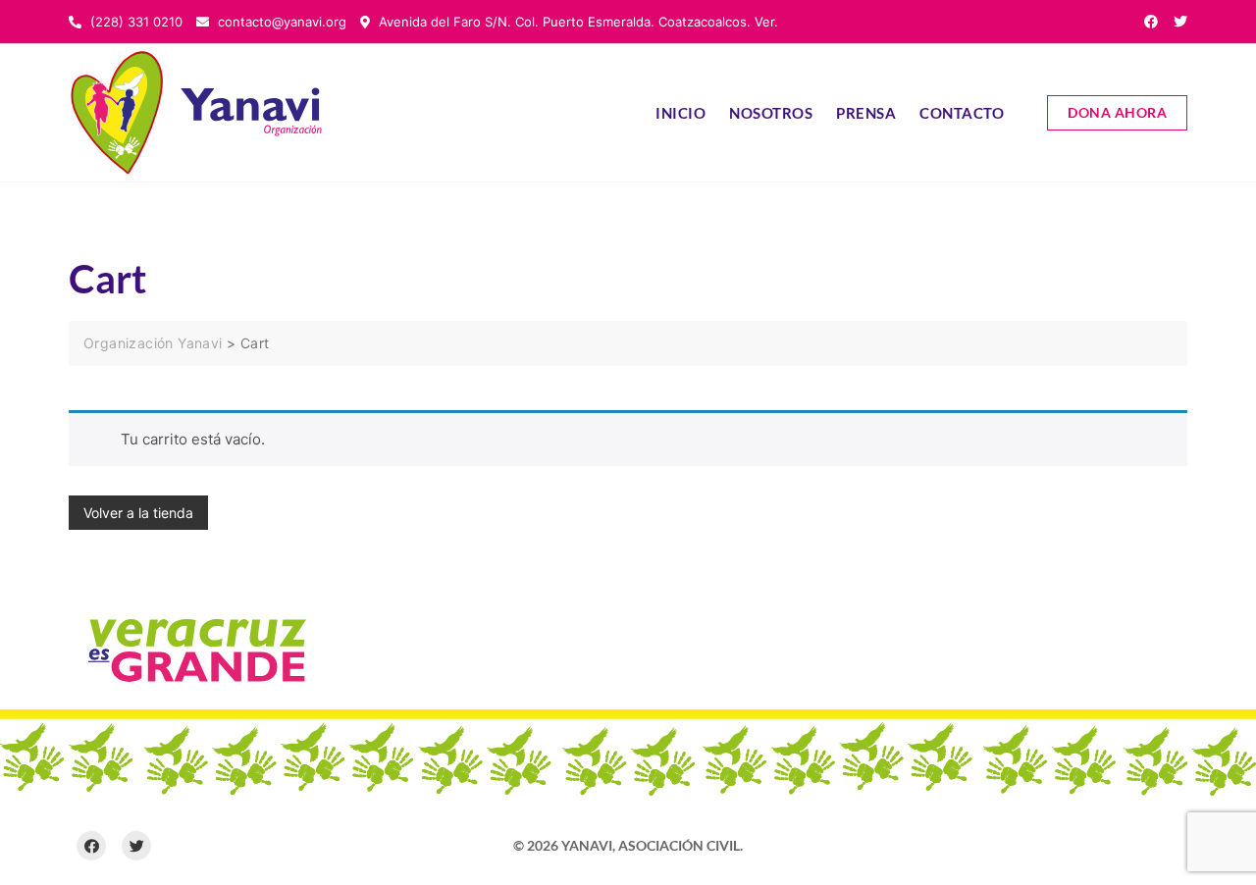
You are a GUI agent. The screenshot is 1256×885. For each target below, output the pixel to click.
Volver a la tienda (138, 512)
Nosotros (770, 113)
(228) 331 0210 (134, 21)
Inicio (680, 113)
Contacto (961, 113)
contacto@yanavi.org (280, 21)
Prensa (866, 113)
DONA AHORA (1117, 112)
